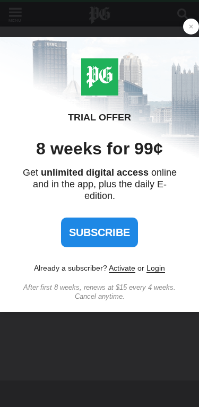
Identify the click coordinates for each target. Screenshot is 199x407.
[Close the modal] (191, 26)
